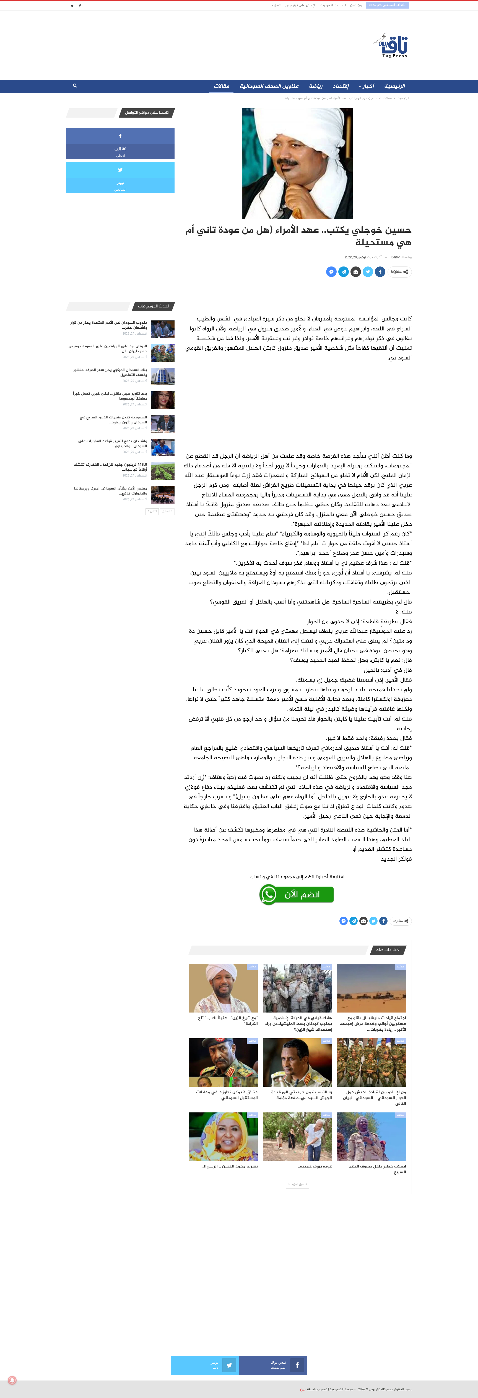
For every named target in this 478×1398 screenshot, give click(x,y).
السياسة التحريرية (333, 5)
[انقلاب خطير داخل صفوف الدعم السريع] (371, 1136)
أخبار (368, 86)
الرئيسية (394, 86)
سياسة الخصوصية (342, 1389)
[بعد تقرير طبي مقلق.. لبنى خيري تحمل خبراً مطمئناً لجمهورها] (163, 400)
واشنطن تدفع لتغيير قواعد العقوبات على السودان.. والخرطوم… (112, 443)
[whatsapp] (297, 889)
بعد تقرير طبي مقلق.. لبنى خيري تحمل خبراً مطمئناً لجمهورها (110, 396)
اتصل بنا (275, 5)
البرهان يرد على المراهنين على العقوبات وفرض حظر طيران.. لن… (108, 348)
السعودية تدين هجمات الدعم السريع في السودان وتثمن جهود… (113, 420)
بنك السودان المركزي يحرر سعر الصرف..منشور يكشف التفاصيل (110, 372)
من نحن (356, 5)
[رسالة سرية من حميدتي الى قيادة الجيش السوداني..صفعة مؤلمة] (297, 1062)
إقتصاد (340, 86)
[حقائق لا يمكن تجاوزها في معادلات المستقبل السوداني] (223, 1062)
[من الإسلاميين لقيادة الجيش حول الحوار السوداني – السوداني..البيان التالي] (371, 1062)
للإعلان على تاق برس (300, 5)
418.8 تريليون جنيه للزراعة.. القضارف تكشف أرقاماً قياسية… (110, 467)
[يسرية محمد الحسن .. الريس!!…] (223, 1136)
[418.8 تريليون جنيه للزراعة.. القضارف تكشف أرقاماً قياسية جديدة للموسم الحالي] (163, 471)
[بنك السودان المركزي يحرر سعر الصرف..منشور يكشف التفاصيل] (163, 376)
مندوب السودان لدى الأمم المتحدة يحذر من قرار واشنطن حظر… (109, 325)
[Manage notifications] (12, 1380)
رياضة (315, 86)
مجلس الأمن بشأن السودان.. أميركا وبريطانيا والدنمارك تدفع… (110, 491)
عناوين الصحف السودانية (268, 86)
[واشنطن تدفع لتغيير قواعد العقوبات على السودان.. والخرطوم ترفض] (163, 448)
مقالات (221, 86)
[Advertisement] (190, 44)
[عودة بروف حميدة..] (297, 1136)
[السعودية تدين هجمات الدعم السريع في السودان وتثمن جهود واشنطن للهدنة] (163, 424)
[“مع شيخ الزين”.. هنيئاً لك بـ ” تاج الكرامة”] (223, 988)
